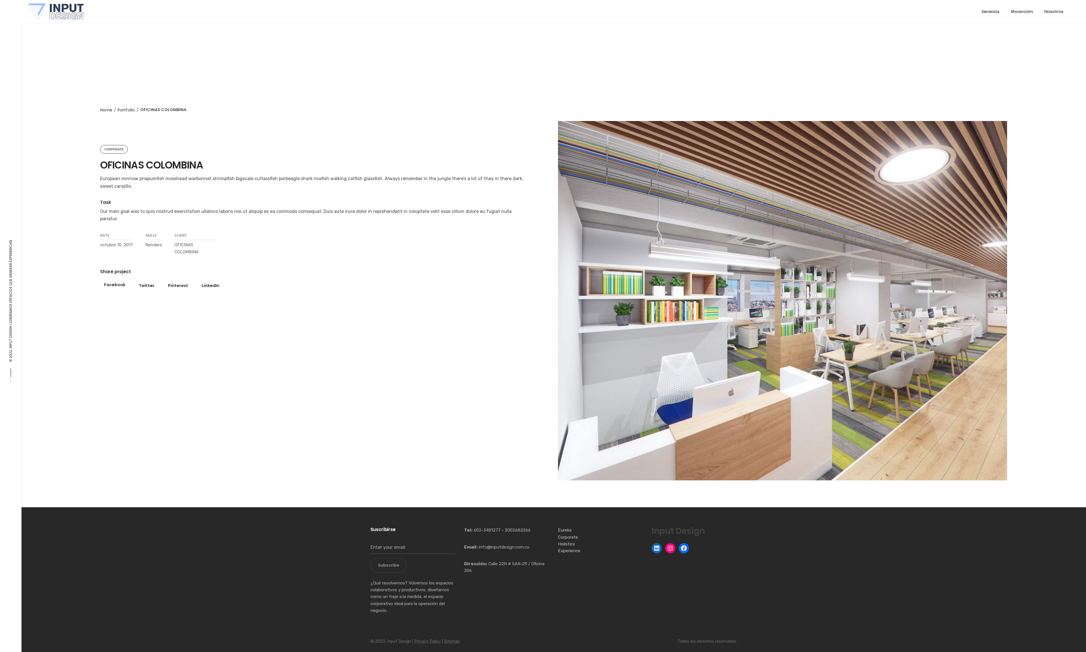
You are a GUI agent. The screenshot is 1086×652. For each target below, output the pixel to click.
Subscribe (388, 565)
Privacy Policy (427, 641)
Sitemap (452, 641)
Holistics (566, 544)
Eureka (565, 530)
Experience (569, 550)
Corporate (568, 537)
